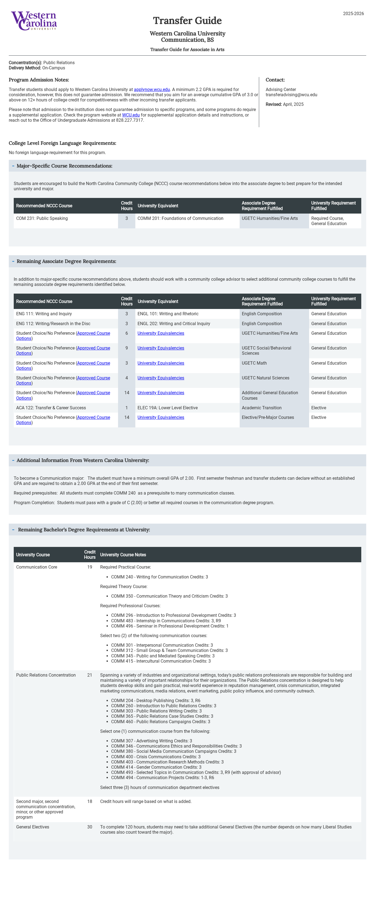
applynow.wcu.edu (152, 89)
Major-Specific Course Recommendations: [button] (64, 166)
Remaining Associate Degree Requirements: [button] (66, 261)
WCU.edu (131, 115)
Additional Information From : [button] (83, 460)
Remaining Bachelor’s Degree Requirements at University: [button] (83, 529)
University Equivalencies (161, 333)
